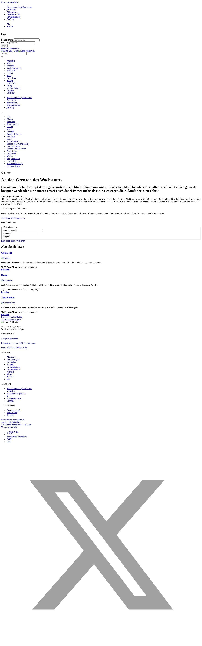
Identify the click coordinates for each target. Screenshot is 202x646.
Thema (10, 73)
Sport (9, 75)
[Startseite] (18, 51)
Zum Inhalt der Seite (10, 2)
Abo (8, 24)
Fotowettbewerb (14, 398)
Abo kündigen (13, 359)
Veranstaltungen (13, 17)
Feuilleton (11, 70)
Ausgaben (11, 61)
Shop (9, 396)
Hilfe (9, 441)
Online (5, 275)
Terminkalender (13, 369)
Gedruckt (6, 252)
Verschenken (8, 297)
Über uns (11, 93)
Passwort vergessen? (10, 48)
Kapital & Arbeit (14, 68)
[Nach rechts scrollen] (2, 171)
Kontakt (10, 372)
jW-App (10, 377)
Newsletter (11, 362)
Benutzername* (10, 230)
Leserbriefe (11, 83)
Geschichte (11, 78)
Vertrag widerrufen (9, 427)
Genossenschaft (13, 14)
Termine (10, 90)
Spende (10, 26)
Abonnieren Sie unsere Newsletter (16, 424)
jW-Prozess (11, 9)
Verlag (9, 85)
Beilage (10, 80)
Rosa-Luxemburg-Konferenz (19, 7)
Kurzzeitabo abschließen (11, 317)
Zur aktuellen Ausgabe (11, 319)
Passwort (5, 43)
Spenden (10, 415)
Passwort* (7, 233)
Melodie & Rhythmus (16, 393)
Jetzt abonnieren (13, 218)
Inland (9, 63)
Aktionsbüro (12, 12)
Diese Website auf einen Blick (14, 347)
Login (4, 46)
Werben (10, 364)
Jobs (8, 379)
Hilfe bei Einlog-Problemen (13, 241)
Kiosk (9, 374)
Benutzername (7, 40)
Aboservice (11, 357)
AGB (9, 439)
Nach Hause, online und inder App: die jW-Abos (12, 421)
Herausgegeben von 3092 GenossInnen (18, 343)
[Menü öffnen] (2, 56)
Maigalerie (11, 391)
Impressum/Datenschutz (17, 437)
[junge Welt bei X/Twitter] (101, 643)
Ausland (10, 66)
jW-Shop (10, 19)
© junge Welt (12, 432)
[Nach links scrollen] (2, 112)
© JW (9, 434)
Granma (10, 401)
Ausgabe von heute (9, 338)
